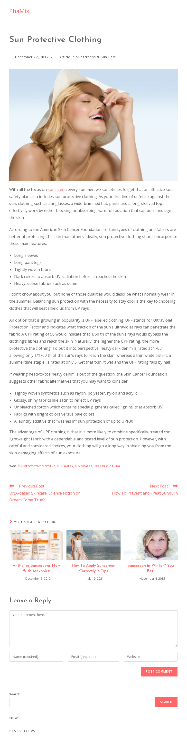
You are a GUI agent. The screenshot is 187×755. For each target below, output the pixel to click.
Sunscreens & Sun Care (96, 57)
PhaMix (19, 11)
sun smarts (83, 466)
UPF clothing (110, 466)
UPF (96, 466)
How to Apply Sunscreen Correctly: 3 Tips (93, 568)
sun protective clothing (37, 466)
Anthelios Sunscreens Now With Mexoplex (36, 568)
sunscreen (57, 189)
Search (14, 694)
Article (64, 57)
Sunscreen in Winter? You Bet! (151, 568)
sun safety (65, 466)
